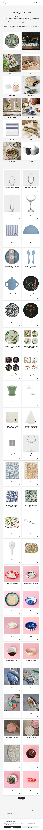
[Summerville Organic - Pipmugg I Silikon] (19, 298)
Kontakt (9, 811)
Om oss (9, 810)
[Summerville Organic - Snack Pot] (19, 405)
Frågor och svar (9, 813)
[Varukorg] (36, 2)
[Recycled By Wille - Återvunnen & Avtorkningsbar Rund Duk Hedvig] (38, 431)
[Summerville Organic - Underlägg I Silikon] (38, 245)
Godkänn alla (12, 827)
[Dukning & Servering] (12, 41)
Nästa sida (21, 797)
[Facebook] (32, 810)
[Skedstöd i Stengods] (38, 690)
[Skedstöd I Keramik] (19, 716)
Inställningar (30, 827)
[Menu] (38, 2)
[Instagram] (34, 810)
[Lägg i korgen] (19, 191)
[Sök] (34, 2)
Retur (9, 816)
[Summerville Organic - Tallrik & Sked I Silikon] (19, 271)
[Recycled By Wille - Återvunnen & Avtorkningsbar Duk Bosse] (19, 245)
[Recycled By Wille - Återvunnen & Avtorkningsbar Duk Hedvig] (19, 431)
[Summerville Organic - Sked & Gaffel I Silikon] (38, 271)
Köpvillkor (9, 814)
